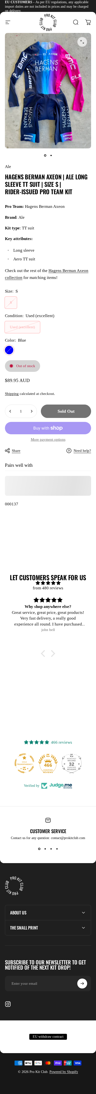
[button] (44, 653)
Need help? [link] (82, 451)
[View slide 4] (57, 849)
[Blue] (9, 350)
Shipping (12, 394)
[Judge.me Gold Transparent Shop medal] (18, 763)
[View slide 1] (39, 849)
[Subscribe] (82, 983)
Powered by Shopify (63, 1072)
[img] (48, 583)
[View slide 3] (51, 849)
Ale (8, 166)
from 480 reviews (48, 588)
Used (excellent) (22, 327)
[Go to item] (45, 155)
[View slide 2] (45, 849)
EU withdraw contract (48, 1037)
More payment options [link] (48, 439)
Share (16, 451)
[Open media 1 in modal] (82, 42)
